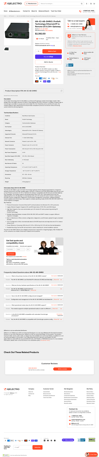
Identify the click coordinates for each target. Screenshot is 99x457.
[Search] (82, 3)
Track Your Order (47, 397)
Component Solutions (69, 395)
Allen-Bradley (49, 30)
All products (67, 393)
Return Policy (90, 391)
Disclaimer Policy (45, 340)
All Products (11, 16)
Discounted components (70, 399)
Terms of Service (91, 399)
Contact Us (31, 393)
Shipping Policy (90, 397)
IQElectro (12, 393)
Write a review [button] (62, 369)
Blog (29, 395)
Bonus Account (47, 393)
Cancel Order (46, 391)
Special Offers (67, 401)
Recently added (68, 403)
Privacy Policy (90, 395)
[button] (86, 3)
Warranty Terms (77, 46)
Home (5, 16)
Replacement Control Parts (70, 397)
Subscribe (37, 447)
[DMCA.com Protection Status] (92, 441)
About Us (30, 391)
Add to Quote (48, 62)
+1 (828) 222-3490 (88, 11)
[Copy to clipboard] (61, 91)
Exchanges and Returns (49, 395)
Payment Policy (90, 393)
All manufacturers (68, 391)
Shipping (37, 43)
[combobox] (61, 3)
